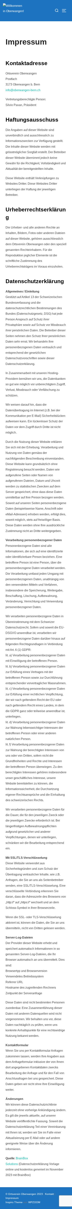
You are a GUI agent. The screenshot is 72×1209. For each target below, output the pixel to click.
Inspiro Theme (14, 1202)
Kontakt (49, 1193)
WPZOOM (34, 1202)
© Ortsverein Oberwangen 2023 (25, 1193)
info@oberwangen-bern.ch (23, 90)
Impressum (12, 1198)
